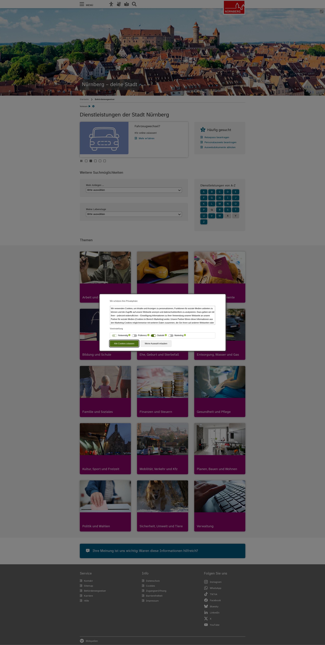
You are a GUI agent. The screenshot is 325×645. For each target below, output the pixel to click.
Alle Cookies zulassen (124, 343)
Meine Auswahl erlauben (156, 343)
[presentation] (129, 335)
